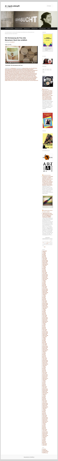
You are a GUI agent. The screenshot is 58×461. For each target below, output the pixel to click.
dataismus (33, 71)
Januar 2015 (44, 416)
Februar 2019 (44, 358)
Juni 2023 (44, 296)
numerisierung (26, 78)
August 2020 (44, 336)
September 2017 (45, 378)
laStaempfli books (35, 28)
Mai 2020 (43, 340)
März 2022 (44, 314)
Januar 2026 (44, 259)
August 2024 (44, 279)
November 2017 (45, 376)
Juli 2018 (43, 366)
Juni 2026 (44, 253)
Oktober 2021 (44, 320)
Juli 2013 (43, 437)
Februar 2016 (44, 400)
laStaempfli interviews (18, 28)
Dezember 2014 (45, 417)
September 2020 (45, 335)
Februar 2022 (44, 315)
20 (47, 243)
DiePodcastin (45, 89)
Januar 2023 (44, 302)
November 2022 (45, 304)
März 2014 (44, 428)
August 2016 (44, 393)
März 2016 (44, 399)
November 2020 (45, 333)
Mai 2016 (43, 397)
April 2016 (44, 398)
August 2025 (44, 265)
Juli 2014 (43, 423)
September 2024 (45, 278)
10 (43, 242)
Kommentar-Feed (45, 451)
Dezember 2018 (45, 360)
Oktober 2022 (44, 305)
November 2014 (45, 418)
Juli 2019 (43, 352)
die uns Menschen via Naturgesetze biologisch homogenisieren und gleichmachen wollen (21, 74)
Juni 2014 (44, 424)
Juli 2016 (43, 395)
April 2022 (44, 312)
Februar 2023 (44, 301)
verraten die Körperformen (33, 80)
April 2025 (44, 270)
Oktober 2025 (44, 262)
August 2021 (44, 322)
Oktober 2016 (44, 391)
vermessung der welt (25, 80)
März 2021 (44, 328)
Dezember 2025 (45, 260)
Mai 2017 (43, 383)
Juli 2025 (43, 266)
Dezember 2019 (45, 346)
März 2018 (44, 371)
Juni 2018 (44, 367)
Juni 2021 (44, 324)
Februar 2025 (44, 272)
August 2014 (44, 422)
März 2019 (44, 356)
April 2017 (44, 384)
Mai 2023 (43, 297)
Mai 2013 (43, 440)
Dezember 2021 (45, 317)
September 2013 (45, 435)
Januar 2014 (44, 430)
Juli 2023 (43, 295)
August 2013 (44, 436)
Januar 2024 (44, 287)
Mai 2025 (43, 268)
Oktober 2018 (44, 362)
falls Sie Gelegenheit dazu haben (30, 75)
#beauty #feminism (26, 68)
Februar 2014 (44, 429)
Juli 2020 (43, 337)
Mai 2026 (43, 254)
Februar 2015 (44, 415)
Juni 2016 (44, 396)
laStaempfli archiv (27, 28)
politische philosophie (32, 78)
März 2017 (44, 385)
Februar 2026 (44, 258)
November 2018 (45, 361)
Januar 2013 (44, 445)
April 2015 (44, 412)
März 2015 (44, 414)
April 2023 (44, 298)
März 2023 (44, 299)
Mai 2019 (43, 354)
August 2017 (44, 379)
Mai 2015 (43, 411)
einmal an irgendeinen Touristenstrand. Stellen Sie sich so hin (15, 75)
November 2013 (45, 433)
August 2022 (44, 308)
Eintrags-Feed (44, 450)
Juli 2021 (43, 323)
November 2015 (45, 404)
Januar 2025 (44, 273)
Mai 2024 (43, 283)
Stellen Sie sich (10, 80)
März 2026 (44, 256)
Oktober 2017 (44, 377)
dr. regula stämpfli (12, 6)
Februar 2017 (44, 386)
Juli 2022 (43, 309)
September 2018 (45, 364)
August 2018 (44, 365)
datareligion (7, 72)
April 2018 (44, 370)
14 (48, 242)
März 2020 (44, 342)
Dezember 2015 (45, 403)
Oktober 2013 (44, 434)
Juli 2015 (43, 409)
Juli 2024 (43, 280)
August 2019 (44, 350)
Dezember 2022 (45, 303)
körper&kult (18, 78)
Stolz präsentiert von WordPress (29, 457)
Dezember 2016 (45, 389)
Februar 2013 (44, 443)
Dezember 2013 (45, 431)
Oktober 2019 (44, 348)
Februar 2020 (44, 343)
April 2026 (44, 255)
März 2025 (44, 271)
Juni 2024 (44, 281)
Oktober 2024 (44, 277)
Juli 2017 (43, 380)
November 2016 (45, 390)
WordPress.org (45, 452)
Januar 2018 (44, 373)
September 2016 (45, 392)
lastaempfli (22, 78)
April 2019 (44, 355)
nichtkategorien (13, 68)
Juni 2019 (44, 353)
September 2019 (45, 349)
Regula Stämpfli (7, 79)
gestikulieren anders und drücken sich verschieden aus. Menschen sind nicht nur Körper (19, 76)
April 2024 (44, 284)
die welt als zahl (33, 74)
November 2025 (45, 261)
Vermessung (20, 80)
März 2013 (44, 442)
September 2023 (45, 292)
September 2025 (45, 264)
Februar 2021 (44, 329)
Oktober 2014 (44, 420)
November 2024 (45, 275)
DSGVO (48, 28)
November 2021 (45, 318)
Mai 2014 (43, 426)
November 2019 (45, 347)
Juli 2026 (43, 252)
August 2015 (44, 408)
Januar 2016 (44, 402)
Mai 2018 (43, 368)
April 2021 (44, 327)
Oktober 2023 (44, 291)
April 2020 (44, 341)
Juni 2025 (44, 267)
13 (47, 242)
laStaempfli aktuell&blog (9, 28)
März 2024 (44, 285)
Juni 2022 (44, 310)
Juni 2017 (44, 381)
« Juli (44, 246)
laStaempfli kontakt (42, 28)
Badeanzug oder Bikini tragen (21, 69)
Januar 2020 (44, 345)
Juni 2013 (44, 439)
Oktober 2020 (44, 334)
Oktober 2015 (44, 405)
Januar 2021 (44, 330)
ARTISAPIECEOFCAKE (47, 175)
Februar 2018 (44, 372)
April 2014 (44, 427)
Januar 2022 (44, 316)
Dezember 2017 (45, 374)
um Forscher (15, 80)
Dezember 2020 (45, 331)
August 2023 (44, 293)
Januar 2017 (44, 387)
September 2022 (45, 306)
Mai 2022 (43, 311)
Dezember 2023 (45, 289)
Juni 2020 (44, 339)
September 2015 (45, 406)
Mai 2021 (43, 325)
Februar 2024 (44, 286)
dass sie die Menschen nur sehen (15, 70)
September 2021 (45, 321)
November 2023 (45, 290)
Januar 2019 (44, 359)
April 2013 (44, 441)
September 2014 (45, 421)
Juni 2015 (44, 410)
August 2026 (44, 251)
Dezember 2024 (45, 274)
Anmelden (44, 449)
